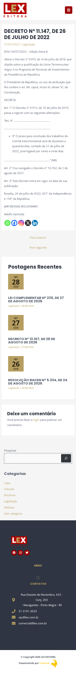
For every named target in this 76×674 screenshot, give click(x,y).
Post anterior (38, 237)
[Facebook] (14, 223)
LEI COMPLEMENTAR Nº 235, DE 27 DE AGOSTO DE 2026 (36, 299)
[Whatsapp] (7, 223)
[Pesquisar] (66, 458)
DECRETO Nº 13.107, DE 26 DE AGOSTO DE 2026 (31, 341)
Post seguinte (38, 247)
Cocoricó (44, 663)
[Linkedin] (35, 223)
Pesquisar (10, 450)
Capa (7, 483)
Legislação (28, 44)
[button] (38, 577)
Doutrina (9, 495)
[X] (28, 223)
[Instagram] (21, 223)
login (36, 420)
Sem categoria (13, 513)
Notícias (9, 507)
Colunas (9, 489)
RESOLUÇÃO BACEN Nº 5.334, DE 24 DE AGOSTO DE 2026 (37, 382)
